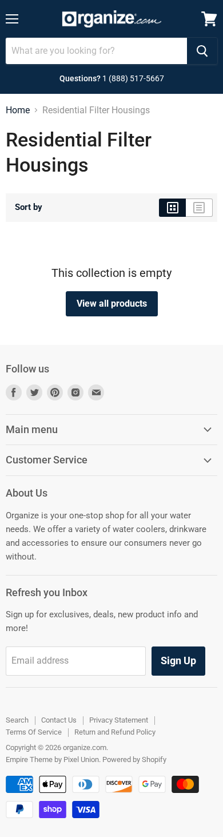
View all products (112, 303)
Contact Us (59, 720)
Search (17, 720)
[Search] (202, 51)
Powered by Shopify (134, 759)
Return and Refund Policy (115, 732)
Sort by (28, 207)
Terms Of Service (34, 732)
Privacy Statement (118, 720)
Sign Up (178, 660)
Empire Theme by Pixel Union (52, 759)
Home (18, 110)
